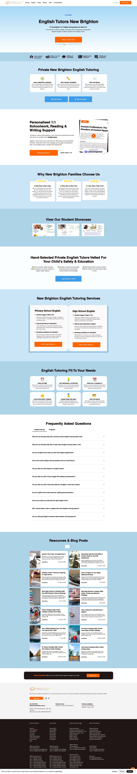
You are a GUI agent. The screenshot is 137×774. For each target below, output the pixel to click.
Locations (32, 734)
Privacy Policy (33, 739)
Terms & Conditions (34, 737)
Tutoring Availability (87, 704)
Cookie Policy (58, 771)
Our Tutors (32, 733)
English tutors (52, 137)
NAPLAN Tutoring (74, 739)
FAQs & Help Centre (35, 736)
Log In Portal (53, 723)
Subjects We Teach (74, 728)
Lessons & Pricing (34, 723)
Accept (130, 771)
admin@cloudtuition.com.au (37, 705)
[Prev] (62, 546)
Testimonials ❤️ (34, 730)
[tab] (39, 429)
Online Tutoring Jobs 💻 (75, 723)
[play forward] (106, 230)
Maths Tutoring (73, 736)
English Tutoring (73, 734)
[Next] (75, 546)
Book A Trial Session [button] (94, 723)
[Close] (135, 771)
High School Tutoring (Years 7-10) (78, 731)
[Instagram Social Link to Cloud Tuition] (46, 698)
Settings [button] (114, 771)
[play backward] (31, 230)
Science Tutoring (74, 737)
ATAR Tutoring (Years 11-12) (77, 733)
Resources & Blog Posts (68, 540)
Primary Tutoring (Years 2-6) (77, 730)
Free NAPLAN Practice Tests (96, 759)
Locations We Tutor (54, 741)
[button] (27, 2)
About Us (32, 728)
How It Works (33, 731)
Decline (122, 771)
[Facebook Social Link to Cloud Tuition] (49, 698)
